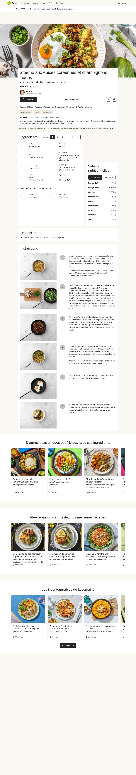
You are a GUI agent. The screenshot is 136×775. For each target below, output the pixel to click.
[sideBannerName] (102, 145)
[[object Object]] (108, 99)
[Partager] (114, 99)
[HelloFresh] (12, 3)
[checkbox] (20, 87)
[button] (52, 137)
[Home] (16, 9)
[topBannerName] (68, 18)
